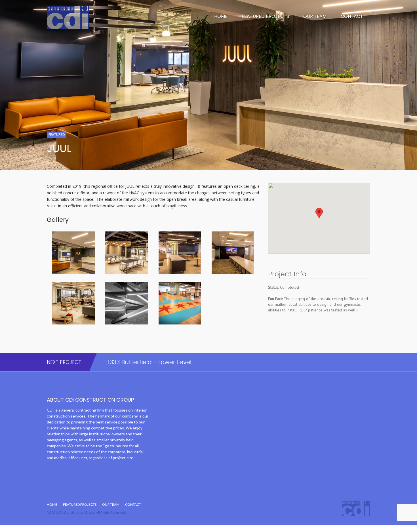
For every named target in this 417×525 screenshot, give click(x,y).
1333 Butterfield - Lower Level (149, 362)
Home (221, 16)
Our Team (315, 16)
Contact (352, 16)
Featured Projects (265, 16)
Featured (57, 134)
